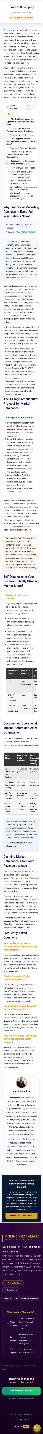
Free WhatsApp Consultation (22, 1390)
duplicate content (14, 429)
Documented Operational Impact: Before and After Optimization (19, 154)
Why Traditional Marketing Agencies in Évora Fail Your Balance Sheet (21, 122)
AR (25, 1420)
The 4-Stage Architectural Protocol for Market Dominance (20, 130)
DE (21, 1420)
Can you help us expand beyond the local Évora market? (23, 188)
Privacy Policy (8, 1366)
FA (18, 1420)
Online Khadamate (17, 1142)
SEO (28, 241)
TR (28, 1420)
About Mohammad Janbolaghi (27, 1298)
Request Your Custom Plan (21, 1215)
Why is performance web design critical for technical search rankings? (21, 196)
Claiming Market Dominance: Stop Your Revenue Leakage (20, 162)
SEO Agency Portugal (25, 232)
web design (34, 53)
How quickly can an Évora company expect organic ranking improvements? (21, 175)
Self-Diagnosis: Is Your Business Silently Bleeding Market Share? (21, 141)
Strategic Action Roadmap (21, 135)
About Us (7, 1298)
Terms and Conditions (22, 1366)
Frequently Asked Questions (20, 168)
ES (14, 1420)
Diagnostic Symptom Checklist (23, 148)
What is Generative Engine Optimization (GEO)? (21, 182)
